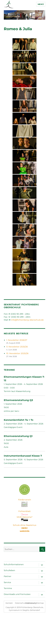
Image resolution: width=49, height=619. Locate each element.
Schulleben (9, 570)
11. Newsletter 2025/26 (17, 346)
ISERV (24, 528)
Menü (41, 4)
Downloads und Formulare (17, 594)
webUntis (24, 531)
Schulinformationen (14, 564)
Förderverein (24, 499)
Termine (8, 588)
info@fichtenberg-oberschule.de (27, 320)
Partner (7, 576)
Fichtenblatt (24, 511)
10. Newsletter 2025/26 (17, 353)
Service (7, 582)
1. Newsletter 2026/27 (16, 340)
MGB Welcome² (24, 517)
